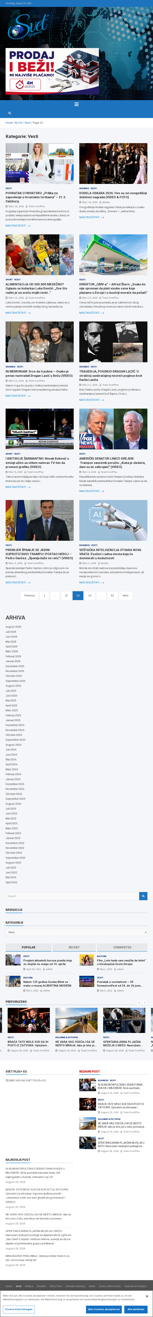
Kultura (101, 956)
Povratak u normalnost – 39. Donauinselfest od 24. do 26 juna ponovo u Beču (118, 985)
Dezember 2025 (15, 666)
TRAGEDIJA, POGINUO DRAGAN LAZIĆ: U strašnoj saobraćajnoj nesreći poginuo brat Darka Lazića (110, 375)
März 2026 (12, 651)
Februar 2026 (13, 656)
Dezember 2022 (15, 843)
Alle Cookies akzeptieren (104, 1309)
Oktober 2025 (14, 676)
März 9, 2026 (15, 472)
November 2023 (15, 789)
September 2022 (15, 857)
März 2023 (12, 828)
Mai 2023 (11, 818)
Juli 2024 (11, 749)
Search (143, 896)
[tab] (28, 947)
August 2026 (13, 626)
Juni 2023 (11, 813)
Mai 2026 (11, 641)
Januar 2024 (13, 779)
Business (84, 545)
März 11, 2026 (89, 384)
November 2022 (15, 848)
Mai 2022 (11, 877)
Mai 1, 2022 (106, 969)
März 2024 (12, 769)
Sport (9, 279)
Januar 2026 (13, 661)
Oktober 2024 (14, 735)
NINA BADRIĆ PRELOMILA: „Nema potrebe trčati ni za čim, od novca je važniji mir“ (123, 1045)
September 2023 (15, 798)
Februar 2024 (13, 774)
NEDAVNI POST (89, 1071)
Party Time (56, 1286)
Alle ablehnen (136, 1309)
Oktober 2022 (14, 852)
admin (49, 969)
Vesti (9, 188)
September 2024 (16, 739)
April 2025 (11, 705)
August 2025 (13, 685)
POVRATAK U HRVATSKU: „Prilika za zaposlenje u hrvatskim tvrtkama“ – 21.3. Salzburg (36, 197)
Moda (92, 1286)
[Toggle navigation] (76, 104)
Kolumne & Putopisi (19, 1037)
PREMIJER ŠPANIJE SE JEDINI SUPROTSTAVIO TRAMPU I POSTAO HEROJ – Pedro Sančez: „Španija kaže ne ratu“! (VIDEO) (39, 554)
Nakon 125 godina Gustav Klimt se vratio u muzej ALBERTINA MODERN (47, 983)
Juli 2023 (11, 808)
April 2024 (12, 764)
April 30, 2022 (33, 969)
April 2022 (11, 882)
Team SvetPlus (37, 206)
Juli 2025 (11, 690)
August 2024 (13, 744)
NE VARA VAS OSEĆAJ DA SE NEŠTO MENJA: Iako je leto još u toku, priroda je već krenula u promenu (28, 1047)
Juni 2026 (11, 636)
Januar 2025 (13, 720)
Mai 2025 (11, 700)
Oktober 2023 (14, 794)
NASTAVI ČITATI (16, 225)
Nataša (106, 202)
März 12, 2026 (16, 380)
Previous (29, 595)
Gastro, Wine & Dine (110, 1286)
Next (126, 595)
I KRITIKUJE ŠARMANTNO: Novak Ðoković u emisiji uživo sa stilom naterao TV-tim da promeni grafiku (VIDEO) (37, 463)
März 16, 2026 (16, 206)
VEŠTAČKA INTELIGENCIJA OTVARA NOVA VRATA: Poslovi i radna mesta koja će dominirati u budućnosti (110, 554)
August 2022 (13, 862)
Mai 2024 (11, 759)
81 (112, 595)
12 (66, 595)
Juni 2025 (11, 695)
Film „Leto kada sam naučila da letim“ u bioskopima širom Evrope (121, 962)
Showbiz (84, 188)
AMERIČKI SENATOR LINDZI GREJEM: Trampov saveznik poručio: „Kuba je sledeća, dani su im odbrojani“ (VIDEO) (112, 463)
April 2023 (11, 823)
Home (9, 1286)
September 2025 (15, 681)
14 (89, 595)
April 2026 (11, 646)
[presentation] (139, 1002)
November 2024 (15, 730)
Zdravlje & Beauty (75, 1286)
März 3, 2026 (89, 563)
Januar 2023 (13, 838)
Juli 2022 (11, 867)
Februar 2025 (13, 715)
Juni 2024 (11, 754)
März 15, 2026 (16, 297)
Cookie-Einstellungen (19, 1309)
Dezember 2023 (15, 784)
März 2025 (12, 710)
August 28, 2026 (67, 1050)
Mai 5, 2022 (106, 990)
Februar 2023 (13, 833)
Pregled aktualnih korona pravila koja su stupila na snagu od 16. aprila (47, 962)
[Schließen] (147, 1296)
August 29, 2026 (19, 1050)
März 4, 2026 (89, 472)
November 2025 (15, 671)
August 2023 (13, 803)
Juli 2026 (11, 631)
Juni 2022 (11, 872)
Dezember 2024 (15, 725)
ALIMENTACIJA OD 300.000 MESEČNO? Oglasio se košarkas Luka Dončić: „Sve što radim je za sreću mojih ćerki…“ (36, 288)
